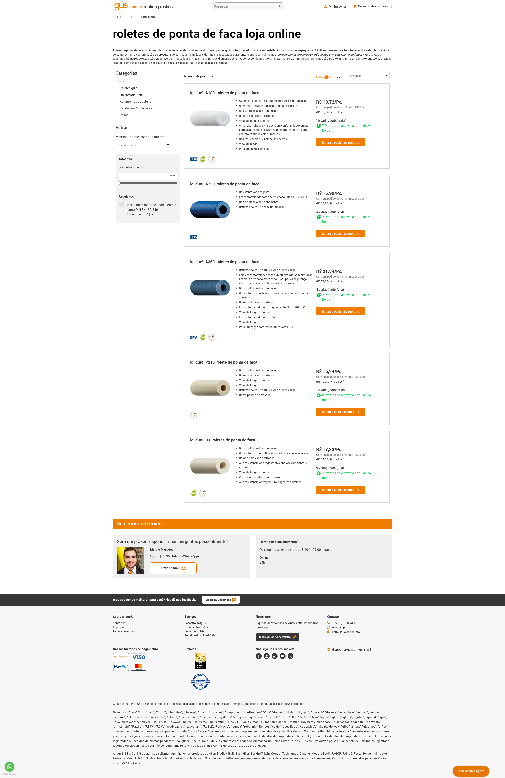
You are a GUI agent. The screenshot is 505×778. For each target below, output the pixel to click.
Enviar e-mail (170, 568)
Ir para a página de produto (340, 142)
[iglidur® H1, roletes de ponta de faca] (211, 466)
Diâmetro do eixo (131, 167)
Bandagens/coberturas (136, 108)
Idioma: (343, 649)
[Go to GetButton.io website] (9, 774)
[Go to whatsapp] (9, 767)
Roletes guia (128, 88)
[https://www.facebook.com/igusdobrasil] (259, 656)
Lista (319, 77)
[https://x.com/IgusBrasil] (290, 656)
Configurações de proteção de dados (281, 704)
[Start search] (280, 6)
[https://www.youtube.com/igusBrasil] (283, 656)
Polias (124, 115)
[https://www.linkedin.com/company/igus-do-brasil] (275, 656)
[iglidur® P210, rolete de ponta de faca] (211, 388)
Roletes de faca (131, 95)
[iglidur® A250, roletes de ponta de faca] (211, 210)
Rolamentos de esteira (135, 101)
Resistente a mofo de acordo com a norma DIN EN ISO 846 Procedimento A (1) (151, 209)
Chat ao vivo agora (471, 771)
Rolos (131, 16)
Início (118, 16)
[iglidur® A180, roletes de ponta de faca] (211, 118)
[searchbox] (245, 6)
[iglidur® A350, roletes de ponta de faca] (211, 287)
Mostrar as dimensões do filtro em (140, 137)
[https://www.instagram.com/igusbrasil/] (267, 656)
